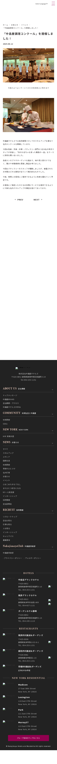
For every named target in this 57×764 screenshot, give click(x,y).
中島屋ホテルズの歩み (12, 407)
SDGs (5, 424)
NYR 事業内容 (8, 436)
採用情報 (41, 279)
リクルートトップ (10, 516)
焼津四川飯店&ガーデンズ (30, 635)
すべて (15, 236)
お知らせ (14, 25)
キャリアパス (8, 536)
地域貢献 (15, 251)
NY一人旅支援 (42, 272)
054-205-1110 (28, 621)
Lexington (24, 697)
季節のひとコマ (42, 251)
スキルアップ (42, 236)
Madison (23, 684)
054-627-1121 (28, 605)
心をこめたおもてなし (41, 265)
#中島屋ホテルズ (11, 218)
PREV (20, 200)
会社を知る (7, 520)
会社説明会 (15, 286)
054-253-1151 (30, 380)
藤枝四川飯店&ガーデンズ (30, 650)
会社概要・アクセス (11, 403)
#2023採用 (33, 218)
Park (20, 709)
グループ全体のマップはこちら (28, 738)
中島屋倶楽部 (8, 553)
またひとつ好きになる (15, 272)
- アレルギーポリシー (32, 558)
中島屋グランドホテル (28, 579)
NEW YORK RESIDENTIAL (28, 678)
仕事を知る (7, 524)
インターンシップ (15, 279)
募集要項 (6, 540)
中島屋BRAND (8, 399)
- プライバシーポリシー (12, 558)
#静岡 (23, 218)
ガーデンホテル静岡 (27, 611)
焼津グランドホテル (27, 595)
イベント (15, 265)
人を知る (6, 528)
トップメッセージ (10, 395)
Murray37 (23, 722)
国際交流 (41, 243)
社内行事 (15, 258)
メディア (15, 243)
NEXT (37, 200)
